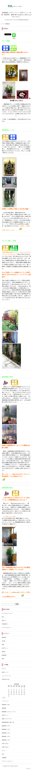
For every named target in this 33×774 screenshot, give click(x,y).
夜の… (3, 617)
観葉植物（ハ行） (6, 740)
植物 (3, 644)
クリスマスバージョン (7, 613)
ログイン (4, 668)
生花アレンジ (5, 648)
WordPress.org (5, 679)
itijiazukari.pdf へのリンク (21, 474)
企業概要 (4, 757)
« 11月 (3, 697)
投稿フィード (5, 672)
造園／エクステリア (7, 718)
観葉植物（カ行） (6, 729)
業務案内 (5, 28)
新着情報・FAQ (5, 704)
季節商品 (4, 637)
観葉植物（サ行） (6, 733)
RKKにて (4, 620)
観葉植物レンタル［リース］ (9, 711)
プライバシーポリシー (7, 761)
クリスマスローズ (6, 627)
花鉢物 (3, 651)
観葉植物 (4, 655)
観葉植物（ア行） (6, 725)
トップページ (5, 701)
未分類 (3, 641)
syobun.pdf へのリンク (19, 592)
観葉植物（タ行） (6, 736)
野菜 (3, 658)
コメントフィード (6, 675)
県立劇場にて (5, 624)
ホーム (3, 750)
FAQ (3, 754)
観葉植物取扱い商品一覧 (8, 722)
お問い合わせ (5, 743)
